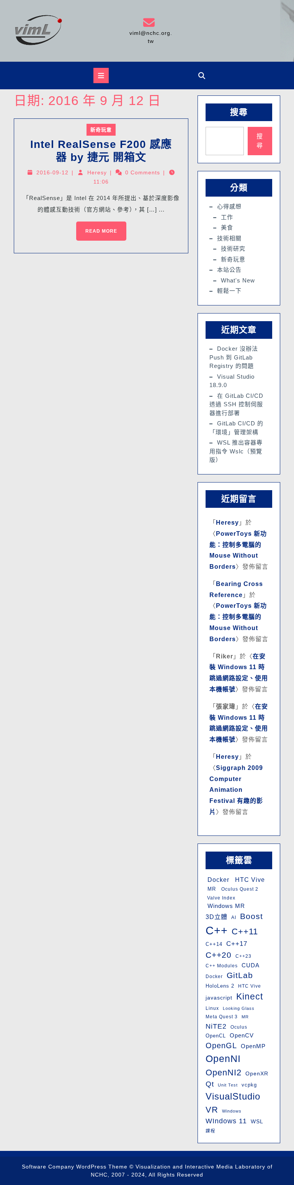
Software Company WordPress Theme (74, 1167)
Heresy (97, 172)
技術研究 (233, 248)
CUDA (251, 965)
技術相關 (229, 238)
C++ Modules (222, 965)
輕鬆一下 (229, 290)
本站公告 (229, 269)
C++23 (243, 956)
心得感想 (229, 206)
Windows (232, 1111)
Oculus (238, 1027)
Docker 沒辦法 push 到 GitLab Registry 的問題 (233, 357)
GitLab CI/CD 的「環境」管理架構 (236, 427)
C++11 (245, 931)
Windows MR (225, 906)
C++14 (214, 944)
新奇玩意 (101, 130)
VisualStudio (233, 1096)
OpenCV (242, 1035)
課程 (211, 1131)
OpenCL (216, 1036)
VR (212, 1109)
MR (211, 889)
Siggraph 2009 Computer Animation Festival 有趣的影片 (236, 790)
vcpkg (249, 1085)
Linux (212, 1008)
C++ (217, 930)
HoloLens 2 (220, 986)
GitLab (240, 975)
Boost (251, 916)
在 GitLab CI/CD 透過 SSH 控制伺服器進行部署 (236, 404)
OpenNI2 (224, 1072)
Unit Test (228, 1085)
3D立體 (216, 916)
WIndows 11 (226, 1121)
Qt (210, 1084)
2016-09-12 (52, 172)
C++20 (219, 954)
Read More (96, 228)
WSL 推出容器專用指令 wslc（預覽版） (236, 451)
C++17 (236, 943)
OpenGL (221, 1045)
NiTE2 (216, 1026)
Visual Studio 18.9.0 (232, 381)
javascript (219, 998)
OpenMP (253, 1046)
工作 (227, 217)
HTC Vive (249, 879)
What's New (238, 280)
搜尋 (239, 112)
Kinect (249, 996)
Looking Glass (239, 1008)
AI (233, 917)
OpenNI (223, 1058)
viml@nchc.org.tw (150, 30)
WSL (257, 1121)
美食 (227, 227)
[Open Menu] (101, 75)
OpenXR (256, 1074)
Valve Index (220, 898)
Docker (217, 879)
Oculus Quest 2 (239, 889)
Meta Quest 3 (222, 1016)
